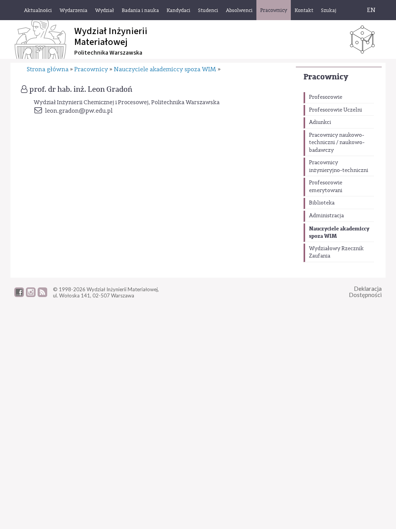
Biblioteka (322, 202)
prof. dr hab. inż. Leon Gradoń (80, 89)
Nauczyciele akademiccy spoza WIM (339, 232)
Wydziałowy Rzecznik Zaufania (336, 252)
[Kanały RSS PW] (42, 295)
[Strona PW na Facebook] (19, 295)
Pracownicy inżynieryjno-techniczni (338, 166)
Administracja (326, 215)
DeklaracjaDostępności (365, 292)
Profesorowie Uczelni (335, 109)
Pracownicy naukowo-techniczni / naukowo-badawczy (337, 143)
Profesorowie (325, 97)
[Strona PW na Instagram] (31, 295)
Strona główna (47, 69)
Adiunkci (320, 122)
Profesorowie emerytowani (325, 186)
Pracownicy (326, 76)
